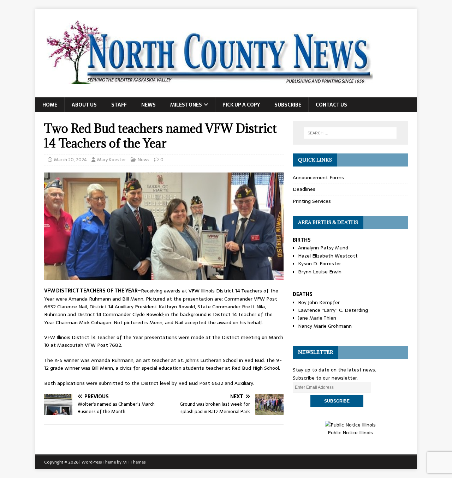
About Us (84, 105)
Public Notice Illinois (350, 432)
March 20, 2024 (70, 159)
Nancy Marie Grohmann (325, 326)
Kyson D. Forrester (319, 263)
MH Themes (134, 462)
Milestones (186, 105)
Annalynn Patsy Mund (323, 248)
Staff (119, 105)
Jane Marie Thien (317, 318)
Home (49, 105)
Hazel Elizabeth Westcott (328, 256)
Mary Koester (111, 159)
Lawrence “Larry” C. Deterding (333, 310)
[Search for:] (350, 133)
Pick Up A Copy (241, 105)
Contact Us (331, 105)
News (148, 105)
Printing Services (312, 201)
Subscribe (287, 105)
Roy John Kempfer (319, 302)
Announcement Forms (318, 177)
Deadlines (304, 189)
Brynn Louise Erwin (319, 272)
